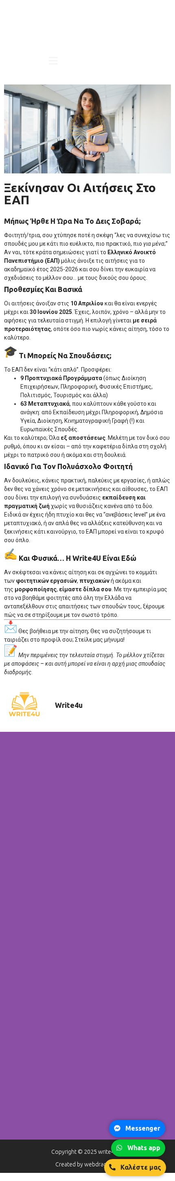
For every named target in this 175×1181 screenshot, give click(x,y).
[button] (53, 61)
